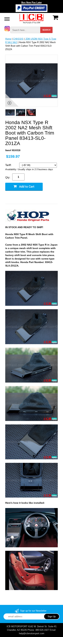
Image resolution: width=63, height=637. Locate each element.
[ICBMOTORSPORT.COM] (31, 18)
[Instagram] (7, 28)
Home (8, 39)
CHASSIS (18, 39)
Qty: (7, 177)
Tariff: (8, 165)
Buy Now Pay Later (31, 2)
